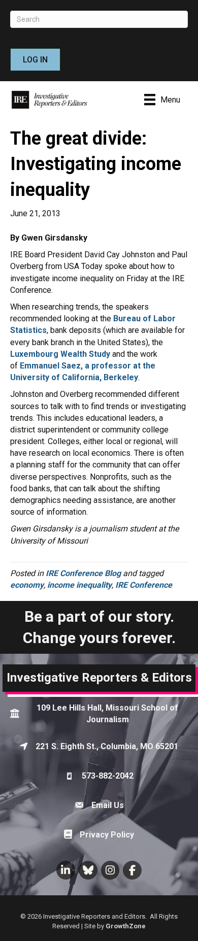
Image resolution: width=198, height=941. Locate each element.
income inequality (79, 585)
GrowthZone (126, 926)
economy (27, 585)
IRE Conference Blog (83, 573)
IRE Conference (143, 585)
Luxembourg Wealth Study (60, 354)
